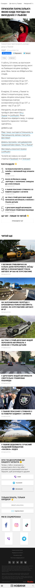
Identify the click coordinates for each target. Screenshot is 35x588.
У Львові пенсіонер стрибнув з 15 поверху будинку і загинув (16, 412)
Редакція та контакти (17, 552)
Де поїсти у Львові (15, 3)
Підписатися (19, 511)
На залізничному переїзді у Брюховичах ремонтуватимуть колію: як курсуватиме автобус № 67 (17, 306)
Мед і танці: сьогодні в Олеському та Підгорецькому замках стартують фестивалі (17, 135)
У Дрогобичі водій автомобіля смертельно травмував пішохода (16, 378)
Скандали (4, 3)
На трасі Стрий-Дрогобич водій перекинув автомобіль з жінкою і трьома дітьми (19, 199)
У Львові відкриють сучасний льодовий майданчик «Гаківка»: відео (16, 446)
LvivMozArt (14, 115)
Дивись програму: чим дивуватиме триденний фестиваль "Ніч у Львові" (17, 143)
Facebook (14, 158)
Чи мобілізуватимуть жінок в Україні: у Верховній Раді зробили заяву (19, 171)
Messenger (19, 489)
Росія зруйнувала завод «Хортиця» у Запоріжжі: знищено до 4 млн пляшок (19, 181)
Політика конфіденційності (17, 557)
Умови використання (17, 550)
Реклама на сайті (17, 555)
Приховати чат (17, 221)
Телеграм (26, 158)
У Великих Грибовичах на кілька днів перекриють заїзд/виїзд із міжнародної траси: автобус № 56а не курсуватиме (17, 268)
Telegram (19, 483)
